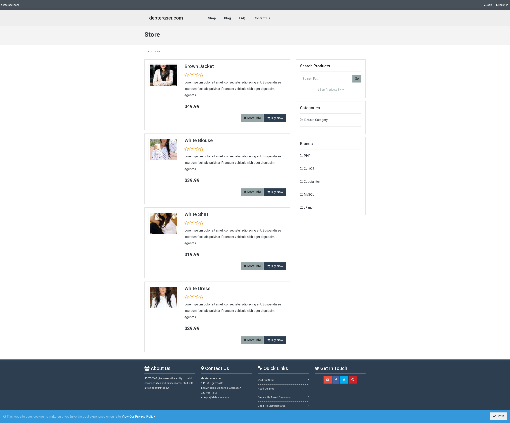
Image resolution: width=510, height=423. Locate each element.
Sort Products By (330, 89)
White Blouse (198, 140)
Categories (310, 107)
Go (357, 78)
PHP (306, 156)
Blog (227, 18)
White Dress (197, 288)
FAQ (242, 18)
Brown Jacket (199, 66)
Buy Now (276, 118)
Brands (306, 143)
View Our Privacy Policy (138, 416)
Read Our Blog (266, 388)
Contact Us (262, 18)
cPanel (308, 207)
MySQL (308, 194)
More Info (253, 118)
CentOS (308, 169)
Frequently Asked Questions (274, 397)
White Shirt (196, 214)
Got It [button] (500, 416)
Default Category (316, 120)
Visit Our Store (266, 380)
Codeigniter (311, 182)
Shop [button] (212, 18)
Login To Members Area (271, 405)
